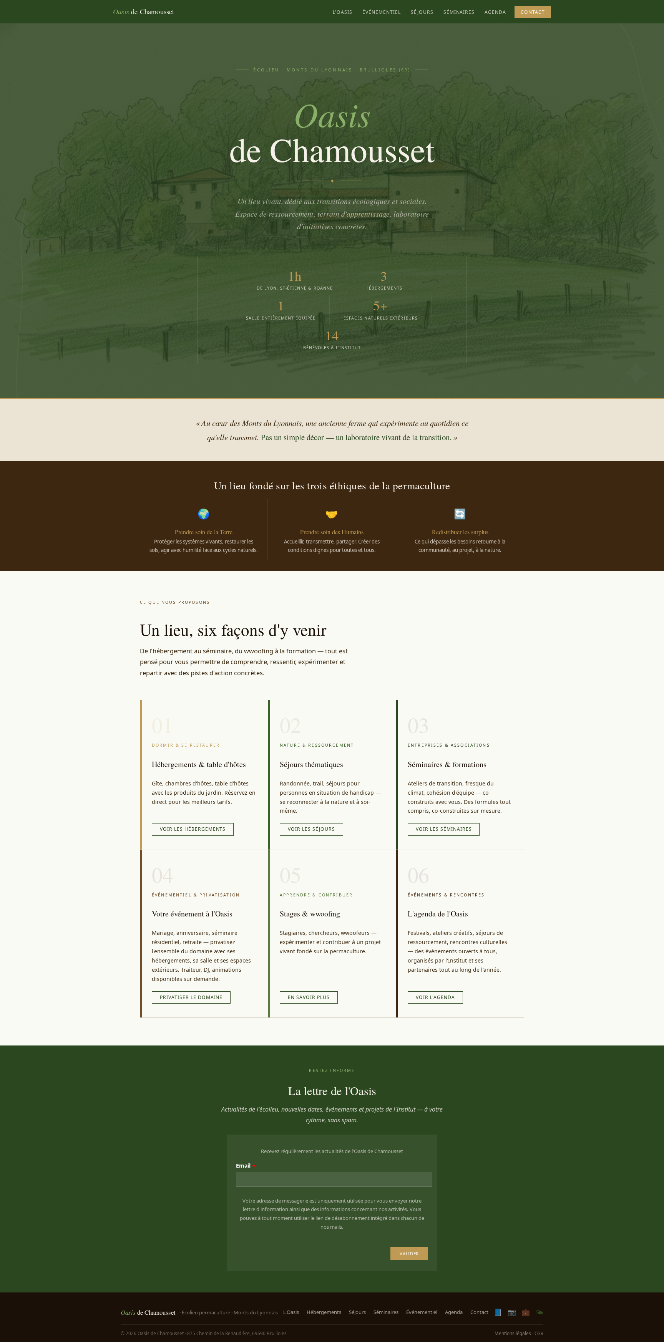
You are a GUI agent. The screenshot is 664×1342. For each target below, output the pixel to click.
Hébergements (324, 1312)
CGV (539, 1333)
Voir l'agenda (435, 997)
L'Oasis (342, 12)
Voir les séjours (311, 829)
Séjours (422, 12)
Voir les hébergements (193, 829)
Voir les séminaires (443, 829)
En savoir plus (309, 997)
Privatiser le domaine (191, 997)
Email (243, 1165)
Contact (533, 12)
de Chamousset (143, 11)
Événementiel (381, 12)
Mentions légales (513, 1333)
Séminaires (459, 12)
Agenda (495, 12)
